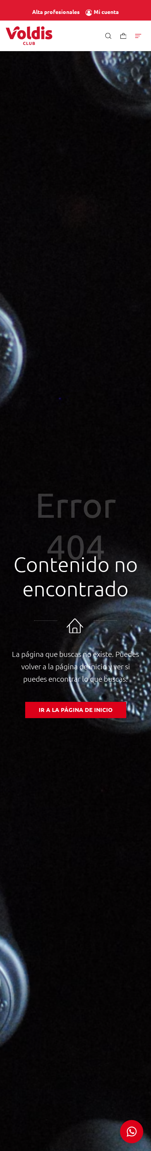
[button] (131, 1131)
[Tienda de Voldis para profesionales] (29, 35)
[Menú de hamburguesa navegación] (138, 35)
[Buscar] (108, 35)
